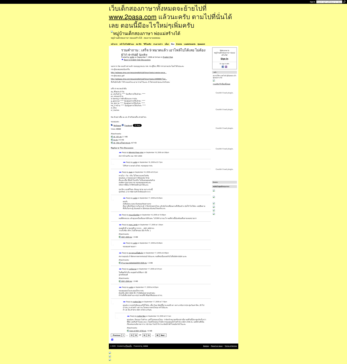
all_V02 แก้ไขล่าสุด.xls (121, 143)
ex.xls (115, 140)
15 (131, 335)
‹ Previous (116, 335)
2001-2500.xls (126, 281)
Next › (163, 335)
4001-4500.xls (126, 237)
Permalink (120, 152)
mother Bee (137, 301)
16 (136, 335)
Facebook (128, 125)
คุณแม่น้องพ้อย (134, 215)
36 (157, 335)
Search (344, 2)
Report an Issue (217, 346)
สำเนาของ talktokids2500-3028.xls (134, 263)
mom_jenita (133, 224)
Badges (206, 346)
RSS (112, 340)
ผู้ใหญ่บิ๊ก (128, 346)
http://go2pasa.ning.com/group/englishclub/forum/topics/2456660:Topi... (139, 79)
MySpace (117, 125)
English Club (168, 57)
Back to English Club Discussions (137, 59)
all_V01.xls (117, 136)
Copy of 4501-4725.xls (137, 331)
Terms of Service (231, 346)
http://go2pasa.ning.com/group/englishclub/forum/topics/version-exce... (139, 72)
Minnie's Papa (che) (136, 152)
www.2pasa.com (133, 16)
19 (149, 335)
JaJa (130, 172)
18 (144, 335)
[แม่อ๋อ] (115, 56)
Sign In (312, 2)
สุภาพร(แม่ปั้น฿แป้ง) (136, 252)
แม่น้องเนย (132, 269)
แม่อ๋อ (132, 57)
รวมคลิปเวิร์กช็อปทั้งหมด (221, 84)
